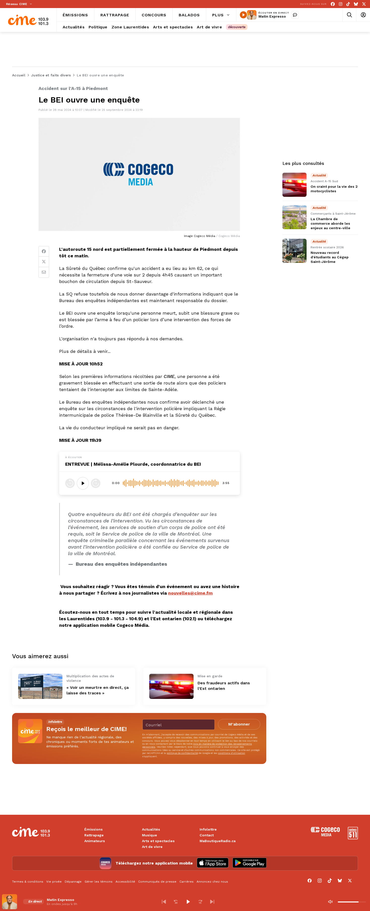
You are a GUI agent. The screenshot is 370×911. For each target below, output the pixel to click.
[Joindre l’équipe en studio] (295, 15)
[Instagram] (340, 4)
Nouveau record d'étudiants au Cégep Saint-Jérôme (330, 257)
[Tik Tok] (348, 4)
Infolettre (208, 829)
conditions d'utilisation (231, 753)
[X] (364, 4)
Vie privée (54, 881)
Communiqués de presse (157, 881)
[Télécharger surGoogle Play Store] (250, 863)
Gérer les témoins (99, 881)
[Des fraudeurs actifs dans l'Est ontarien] (171, 686)
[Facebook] (333, 4)
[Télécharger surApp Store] (213, 863)
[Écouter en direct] (243, 15)
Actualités (151, 829)
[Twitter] (44, 262)
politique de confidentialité (182, 753)
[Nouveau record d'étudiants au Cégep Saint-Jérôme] (294, 251)
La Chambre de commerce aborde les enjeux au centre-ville (330, 223)
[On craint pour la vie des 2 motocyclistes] (294, 185)
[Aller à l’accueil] (28, 20)
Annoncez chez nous (212, 881)
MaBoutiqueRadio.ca (218, 841)
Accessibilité (125, 881)
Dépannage (73, 881)
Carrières (186, 881)
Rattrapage (94, 835)
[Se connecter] (363, 15)
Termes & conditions (27, 881)
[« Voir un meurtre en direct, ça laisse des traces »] (40, 686)
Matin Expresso (272, 16)
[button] (164, 902)
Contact (207, 835)
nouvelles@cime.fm (190, 593)
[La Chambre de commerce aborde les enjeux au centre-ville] (294, 217)
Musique (149, 835)
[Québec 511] (353, 838)
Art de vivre (152, 847)
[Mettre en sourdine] (330, 901)
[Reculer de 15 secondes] (70, 483)
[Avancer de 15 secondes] (95, 483)
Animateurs (94, 841)
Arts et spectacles (158, 841)
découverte (236, 27)
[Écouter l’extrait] (83, 483)
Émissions (93, 829)
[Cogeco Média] (325, 835)
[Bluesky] (356, 4)
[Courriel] (44, 272)
